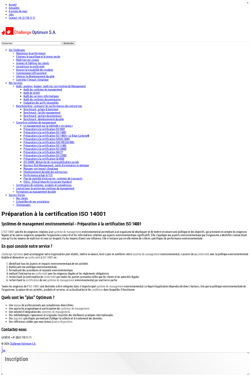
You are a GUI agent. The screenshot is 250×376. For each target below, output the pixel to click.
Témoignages (23, 204)
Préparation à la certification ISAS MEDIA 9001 (48, 142)
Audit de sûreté (31, 92)
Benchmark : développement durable (43, 119)
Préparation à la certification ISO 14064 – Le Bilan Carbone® (56, 135)
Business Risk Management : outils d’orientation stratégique (56, 165)
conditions (97, 289)
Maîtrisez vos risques (27, 60)
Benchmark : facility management (42, 112)
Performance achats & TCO (38, 175)
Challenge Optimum (12, 254)
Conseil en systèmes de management (36, 122)
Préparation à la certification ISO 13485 (44, 145)
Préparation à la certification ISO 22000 (44, 155)
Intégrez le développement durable (35, 76)
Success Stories (17, 195)
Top (3, 350)
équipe (17, 305)
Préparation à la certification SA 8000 (43, 158)
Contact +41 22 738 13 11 (22, 17)
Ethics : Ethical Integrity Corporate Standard (47, 181)
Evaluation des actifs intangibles (41, 102)
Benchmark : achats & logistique (40, 109)
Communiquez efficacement (31, 73)
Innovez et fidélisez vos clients (32, 63)
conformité (203, 254)
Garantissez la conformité (30, 66)
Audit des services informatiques (41, 96)
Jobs (11, 14)
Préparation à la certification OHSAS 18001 (46, 139)
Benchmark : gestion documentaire (42, 116)
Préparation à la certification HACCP (43, 152)
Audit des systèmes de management (42, 89)
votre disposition (63, 321)
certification (32, 280)
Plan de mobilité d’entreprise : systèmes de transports (53, 178)
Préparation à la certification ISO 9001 (44, 129)
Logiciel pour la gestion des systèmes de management (45, 188)
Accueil (12, 4)
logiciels (18, 318)
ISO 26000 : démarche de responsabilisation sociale (51, 162)
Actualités (14, 8)
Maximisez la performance (31, 53)
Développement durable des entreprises (45, 172)
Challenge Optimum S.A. (23, 343)
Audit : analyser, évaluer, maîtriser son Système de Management (51, 86)
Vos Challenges (17, 50)
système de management (67, 231)
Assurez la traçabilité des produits (34, 69)
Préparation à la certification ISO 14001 (44, 132)
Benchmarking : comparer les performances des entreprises (49, 106)
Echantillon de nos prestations (32, 201)
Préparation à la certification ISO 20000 (44, 148)
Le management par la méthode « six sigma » (48, 125)
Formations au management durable (36, 191)
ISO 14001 (8, 231)
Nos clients (22, 198)
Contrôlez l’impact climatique (32, 79)
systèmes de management (75, 308)
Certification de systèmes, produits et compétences (44, 185)
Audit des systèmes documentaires (42, 99)
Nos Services (16, 83)
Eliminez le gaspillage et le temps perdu (38, 56)
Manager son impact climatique (40, 168)
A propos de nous (18, 11)
